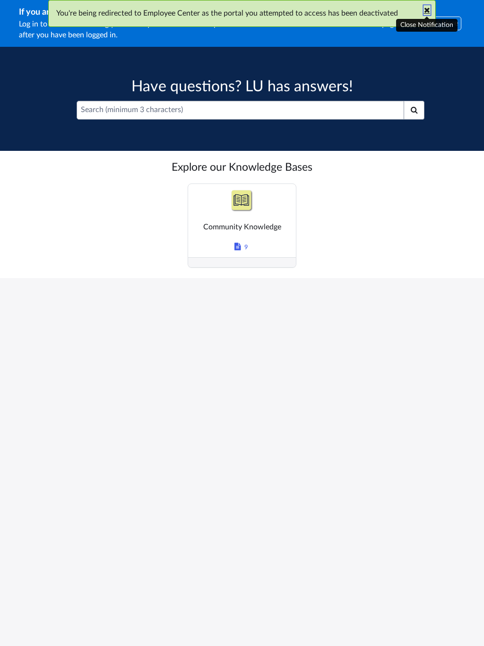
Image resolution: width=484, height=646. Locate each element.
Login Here (440, 23)
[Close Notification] (427, 10)
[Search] (414, 110)
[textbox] (240, 110)
